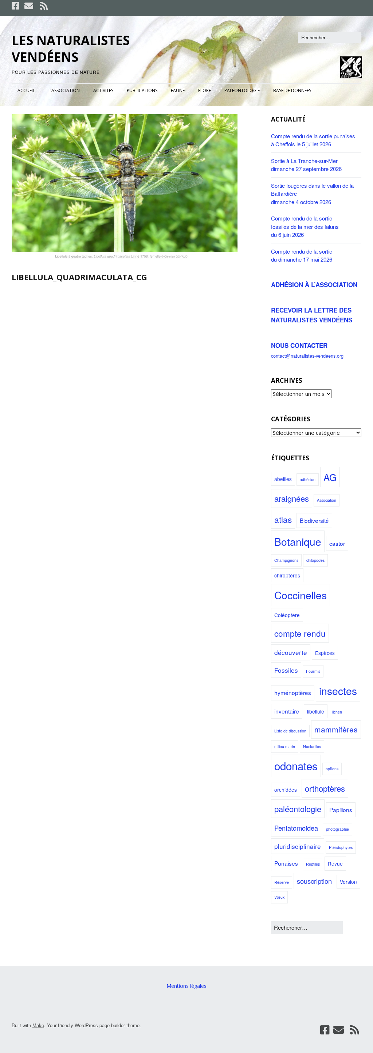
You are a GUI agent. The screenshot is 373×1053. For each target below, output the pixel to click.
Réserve (281, 882)
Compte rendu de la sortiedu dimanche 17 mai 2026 (301, 255)
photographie (337, 829)
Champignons (286, 560)
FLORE (204, 90)
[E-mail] (29, 6)
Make (38, 1025)
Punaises (286, 863)
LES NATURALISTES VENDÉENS (71, 48)
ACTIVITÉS (103, 90)
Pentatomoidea (296, 828)
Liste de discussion (290, 731)
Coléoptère (287, 615)
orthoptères (325, 788)
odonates (296, 765)
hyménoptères (292, 692)
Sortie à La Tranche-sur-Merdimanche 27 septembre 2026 (306, 165)
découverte (290, 652)
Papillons (340, 810)
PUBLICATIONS (142, 90)
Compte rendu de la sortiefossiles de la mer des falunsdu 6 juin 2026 (305, 226)
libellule (315, 711)
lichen (337, 712)
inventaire (286, 711)
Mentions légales (186, 985)
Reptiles (313, 864)
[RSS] (44, 6)
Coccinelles (300, 595)
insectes (338, 690)
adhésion (307, 479)
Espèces (325, 652)
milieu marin (284, 746)
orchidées (285, 789)
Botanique (297, 541)
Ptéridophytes (341, 847)
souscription (314, 881)
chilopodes (315, 560)
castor (337, 543)
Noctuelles (312, 746)
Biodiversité (314, 520)
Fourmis (313, 671)
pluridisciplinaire (297, 846)
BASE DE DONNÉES (292, 90)
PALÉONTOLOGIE (242, 90)
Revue (335, 863)
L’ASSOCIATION (64, 90)
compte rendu (300, 633)
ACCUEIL (26, 90)
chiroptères (287, 575)
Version (348, 881)
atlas (283, 519)
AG (330, 477)
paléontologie (297, 808)
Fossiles (286, 670)
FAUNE (178, 90)
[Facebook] (16, 6)
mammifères (336, 729)
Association (326, 500)
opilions (332, 768)
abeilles (283, 478)
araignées (291, 498)
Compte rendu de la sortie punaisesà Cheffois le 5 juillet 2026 (313, 140)
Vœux (279, 897)
